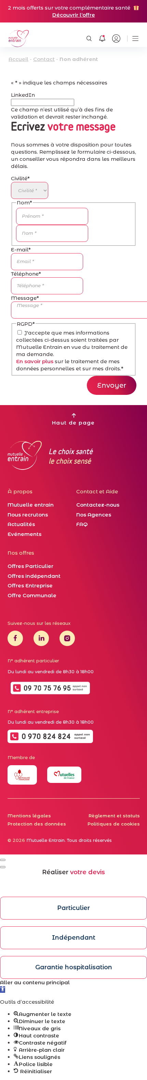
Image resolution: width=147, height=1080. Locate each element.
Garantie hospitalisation (73, 967)
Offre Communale (32, 595)
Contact (44, 59)
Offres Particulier (30, 566)
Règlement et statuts (114, 815)
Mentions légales (29, 815)
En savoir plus (34, 361)
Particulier (73, 908)
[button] (2, 989)
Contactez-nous (97, 505)
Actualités (21, 524)
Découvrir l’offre (73, 15)
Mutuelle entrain (31, 505)
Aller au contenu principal (35, 982)
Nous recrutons (28, 514)
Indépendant (73, 937)
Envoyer (111, 385)
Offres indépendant (34, 576)
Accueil (18, 59)
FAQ (82, 524)
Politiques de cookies (114, 824)
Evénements (24, 534)
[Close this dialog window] (2, 860)
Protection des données (37, 824)
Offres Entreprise (30, 585)
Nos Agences (93, 514)
